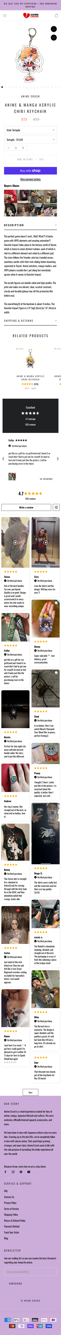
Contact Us (9, 1197)
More (30, 1092)
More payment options (30, 179)
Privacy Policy (10, 1203)
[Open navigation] (4, 15)
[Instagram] (13, 1172)
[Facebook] (5, 1172)
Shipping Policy (11, 1214)
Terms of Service (11, 1209)
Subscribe (15, 1283)
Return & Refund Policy (14, 1220)
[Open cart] (56, 15)
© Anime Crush (30, 1300)
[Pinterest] (21, 1172)
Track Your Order (11, 1232)
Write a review (26, 507)
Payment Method (11, 1226)
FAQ (5, 1191)
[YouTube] (28, 1172)
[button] (30, 225)
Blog (6, 1238)
